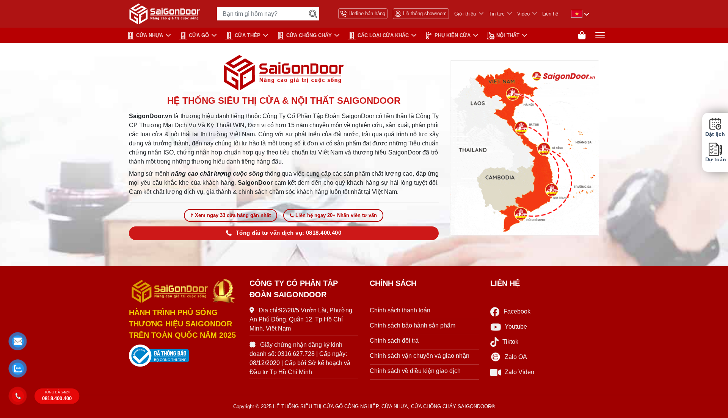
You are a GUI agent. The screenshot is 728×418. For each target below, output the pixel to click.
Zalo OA (516, 357)
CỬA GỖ (199, 35)
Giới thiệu (465, 14)
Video (523, 14)
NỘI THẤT (507, 35)
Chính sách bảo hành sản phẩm (412, 325)
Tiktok (510, 341)
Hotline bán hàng (366, 13)
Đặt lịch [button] (715, 134)
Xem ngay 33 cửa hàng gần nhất (233, 215)
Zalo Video (519, 372)
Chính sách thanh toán (400, 310)
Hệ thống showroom (425, 13)
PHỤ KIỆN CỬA (453, 35)
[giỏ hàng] (581, 35)
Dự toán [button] (715, 159)
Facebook (517, 311)
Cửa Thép (247, 35)
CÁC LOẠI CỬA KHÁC (383, 35)
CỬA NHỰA (149, 35)
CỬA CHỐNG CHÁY (309, 35)
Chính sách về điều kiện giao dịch (415, 371)
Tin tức (497, 14)
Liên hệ (550, 14)
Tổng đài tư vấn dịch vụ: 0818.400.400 (288, 233)
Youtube (516, 326)
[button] (18, 341)
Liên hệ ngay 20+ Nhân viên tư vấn (336, 215)
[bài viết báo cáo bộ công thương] (183, 356)
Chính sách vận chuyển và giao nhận (419, 355)
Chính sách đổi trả (394, 340)
